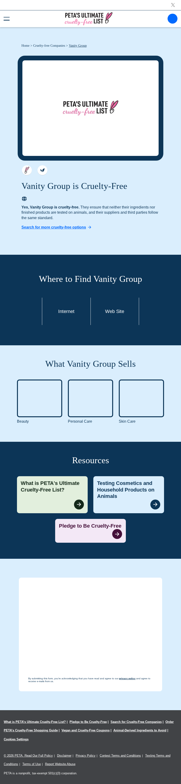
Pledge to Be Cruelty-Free (88, 722)
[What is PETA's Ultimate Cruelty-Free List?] (52, 494)
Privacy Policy (85, 755)
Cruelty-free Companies (49, 45)
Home (25, 45)
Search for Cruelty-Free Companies (136, 722)
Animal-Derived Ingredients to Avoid (139, 730)
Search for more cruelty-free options (53, 227)
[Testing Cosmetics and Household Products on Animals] (128, 494)
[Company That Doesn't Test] (27, 170)
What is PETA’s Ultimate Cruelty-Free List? (35, 722)
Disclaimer (64, 755)
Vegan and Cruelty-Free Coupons (86, 730)
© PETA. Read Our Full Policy (28, 755)
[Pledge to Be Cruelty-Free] (90, 531)
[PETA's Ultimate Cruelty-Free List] (88, 19)
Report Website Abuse (60, 764)
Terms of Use (31, 764)
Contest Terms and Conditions (120, 755)
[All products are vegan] (42, 170)
